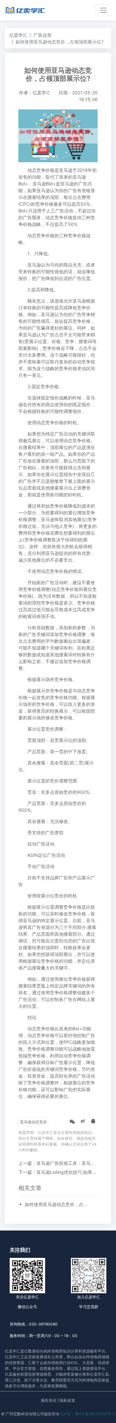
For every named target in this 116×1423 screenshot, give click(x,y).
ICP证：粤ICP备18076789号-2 (88, 1413)
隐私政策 (67, 1400)
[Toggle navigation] (103, 10)
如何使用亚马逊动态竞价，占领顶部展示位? (58, 1204)
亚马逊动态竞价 (33, 1121)
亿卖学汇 (18, 35)
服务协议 (48, 1400)
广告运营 (43, 35)
